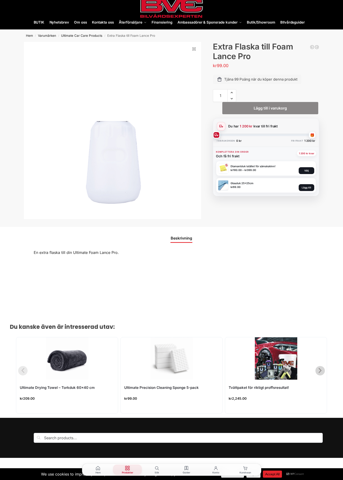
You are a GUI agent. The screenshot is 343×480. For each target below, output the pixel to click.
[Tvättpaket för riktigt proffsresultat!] (276, 358)
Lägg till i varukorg (270, 108)
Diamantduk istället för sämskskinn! (253, 166)
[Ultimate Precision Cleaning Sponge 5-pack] (171, 358)
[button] (194, 49)
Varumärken (47, 35)
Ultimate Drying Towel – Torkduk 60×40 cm (57, 387)
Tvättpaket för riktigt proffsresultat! (259, 387)
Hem (29, 35)
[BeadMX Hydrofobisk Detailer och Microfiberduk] (312, 47)
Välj (306, 170)
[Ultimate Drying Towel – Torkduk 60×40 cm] (67, 358)
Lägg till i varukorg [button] (67, 409)
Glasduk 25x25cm (242, 183)
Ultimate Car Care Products (81, 35)
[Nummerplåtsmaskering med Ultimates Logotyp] (316, 47)
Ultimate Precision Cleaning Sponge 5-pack (161, 387)
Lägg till (306, 187)
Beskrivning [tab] (181, 238)
